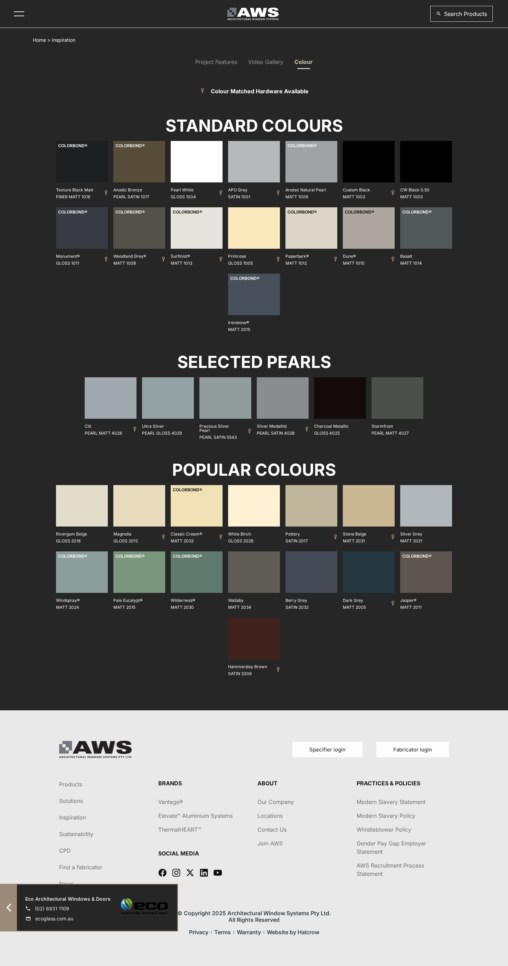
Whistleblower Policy (384, 829)
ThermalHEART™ (179, 829)
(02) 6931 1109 (52, 908)
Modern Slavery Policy (386, 815)
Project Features (216, 61)
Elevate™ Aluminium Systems (195, 815)
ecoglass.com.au (54, 918)
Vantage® (170, 801)
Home (39, 40)
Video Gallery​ (265, 61)
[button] (461, 14)
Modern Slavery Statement (391, 801)
